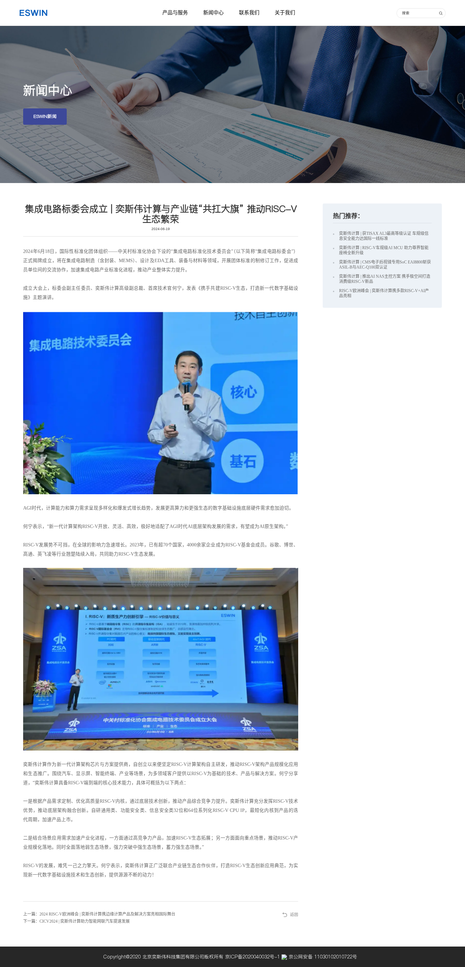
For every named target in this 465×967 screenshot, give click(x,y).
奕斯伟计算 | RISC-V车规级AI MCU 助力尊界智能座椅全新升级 (384, 250)
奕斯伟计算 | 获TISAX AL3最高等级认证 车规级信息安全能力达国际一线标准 (384, 236)
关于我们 (285, 12)
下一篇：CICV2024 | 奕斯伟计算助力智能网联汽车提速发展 (76, 921)
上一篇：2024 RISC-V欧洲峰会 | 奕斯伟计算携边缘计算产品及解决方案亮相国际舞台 (99, 914)
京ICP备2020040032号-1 (253, 956)
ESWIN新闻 (45, 116)
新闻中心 (213, 12)
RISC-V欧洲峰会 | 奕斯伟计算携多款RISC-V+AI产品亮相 (384, 293)
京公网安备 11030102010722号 (322, 956)
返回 (294, 914)
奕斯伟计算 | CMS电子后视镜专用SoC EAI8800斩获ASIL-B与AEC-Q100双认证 (385, 265)
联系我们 (249, 12)
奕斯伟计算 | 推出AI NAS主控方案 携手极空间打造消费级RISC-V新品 (384, 279)
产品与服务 (175, 12)
